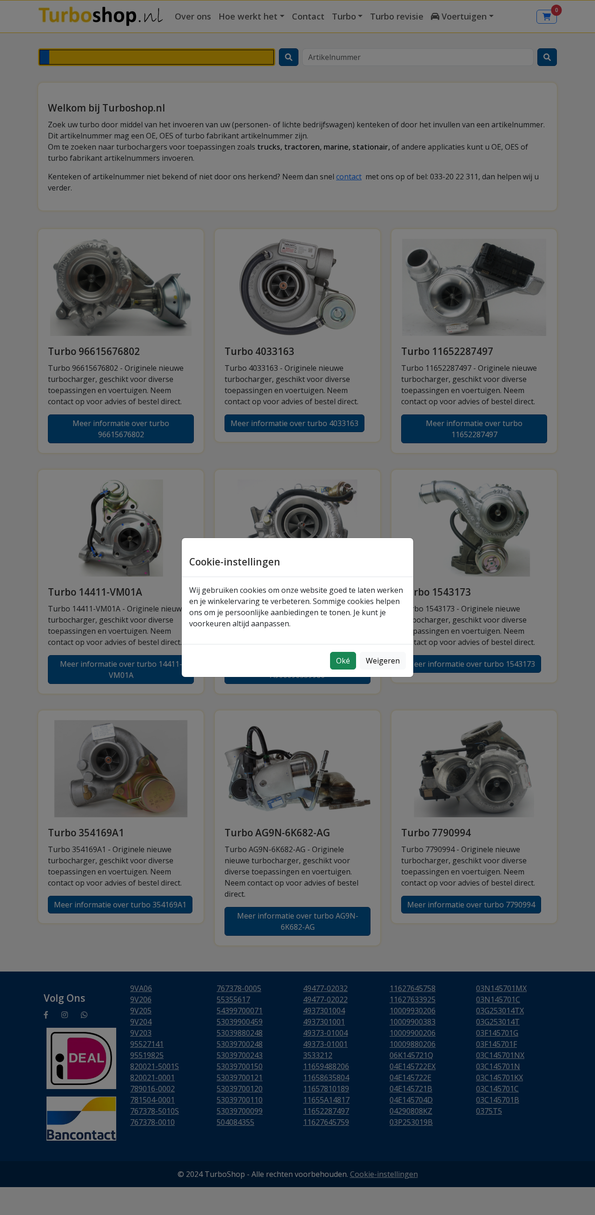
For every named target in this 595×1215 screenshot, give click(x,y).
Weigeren (383, 661)
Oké (343, 661)
